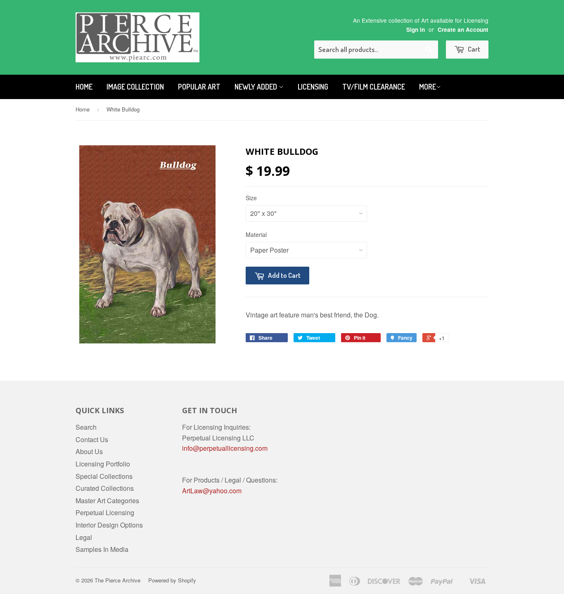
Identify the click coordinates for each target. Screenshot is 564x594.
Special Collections (104, 476)
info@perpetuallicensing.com (225, 448)
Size (251, 198)
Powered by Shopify (172, 580)
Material (256, 234)
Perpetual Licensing (105, 512)
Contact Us (92, 439)
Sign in (415, 29)
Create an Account (463, 29)
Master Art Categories (107, 500)
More (427, 86)
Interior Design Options (109, 525)
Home (84, 86)
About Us (89, 451)
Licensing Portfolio (103, 464)
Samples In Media (102, 549)
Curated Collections (105, 488)
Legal (84, 537)
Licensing (313, 86)
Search (86, 427)
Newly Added (257, 86)
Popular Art (199, 86)
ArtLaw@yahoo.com (212, 490)
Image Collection (135, 86)
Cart (473, 49)
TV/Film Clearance (373, 86)
